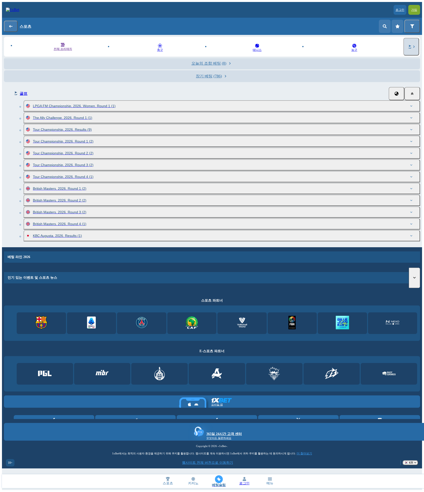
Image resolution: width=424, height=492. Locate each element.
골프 (23, 93)
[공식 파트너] (45, 374)
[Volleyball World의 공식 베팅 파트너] (242, 323)
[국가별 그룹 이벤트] (396, 93)
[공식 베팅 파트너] (342, 323)
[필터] (412, 26)
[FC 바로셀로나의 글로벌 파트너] (41, 323)
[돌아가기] (11, 26)
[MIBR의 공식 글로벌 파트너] (102, 374)
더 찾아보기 (304, 453)
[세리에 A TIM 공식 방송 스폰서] (91, 323)
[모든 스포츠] (411, 47)
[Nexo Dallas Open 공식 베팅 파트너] (392, 323)
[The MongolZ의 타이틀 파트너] (159, 374)
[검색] (385, 26)
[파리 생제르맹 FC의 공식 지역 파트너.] (141, 323)
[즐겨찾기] (397, 26)
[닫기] (412, 93)
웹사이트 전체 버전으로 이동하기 (207, 462)
